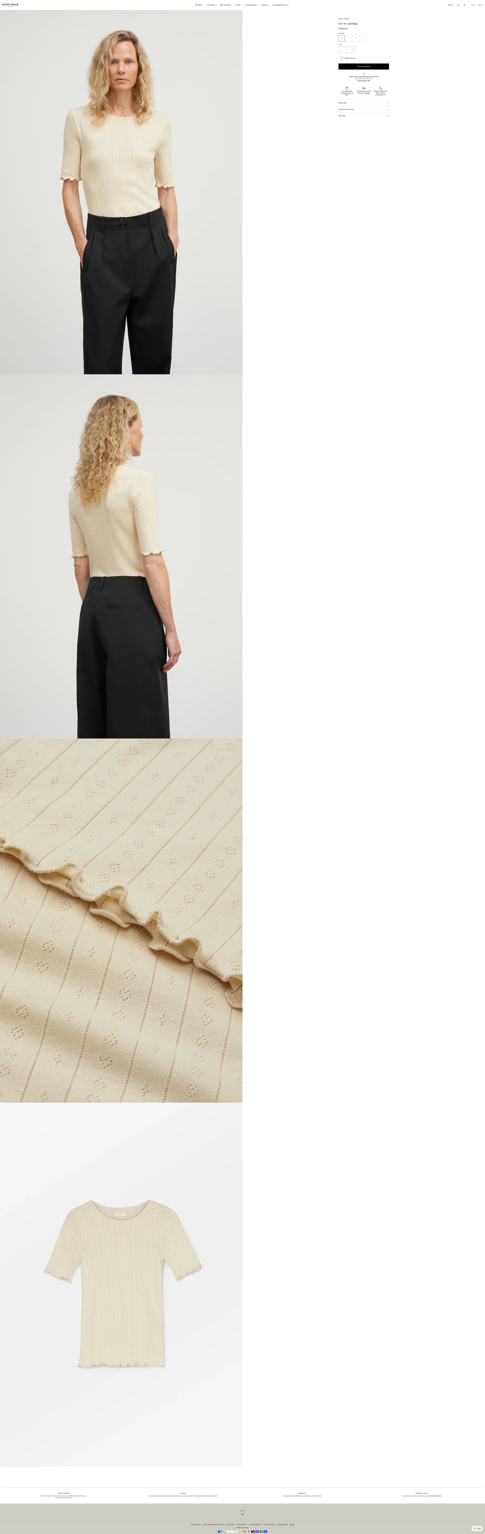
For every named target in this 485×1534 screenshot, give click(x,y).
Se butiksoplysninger (363, 80)
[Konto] (464, 5)
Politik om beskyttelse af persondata (214, 1524)
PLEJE (238, 5)
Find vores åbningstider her (63, 1497)
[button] (458, 5)
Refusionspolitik (196, 1524)
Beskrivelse (342, 103)
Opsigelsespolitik (282, 1524)
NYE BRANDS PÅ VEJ (280, 5)
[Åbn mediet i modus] (121, 192)
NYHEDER (211, 5)
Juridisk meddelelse (255, 1524)
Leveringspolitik (241, 1524)
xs (341, 38)
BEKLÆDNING (225, 5)
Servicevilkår (230, 1524)
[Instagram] (242, 1514)
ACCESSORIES (250, 5)
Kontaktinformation (269, 1524)
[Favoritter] (470, 5)
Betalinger (341, 116)
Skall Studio (343, 19)
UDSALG (264, 5)
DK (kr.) (450, 5)
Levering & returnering (346, 109)
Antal (340, 44)
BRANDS (199, 5)
